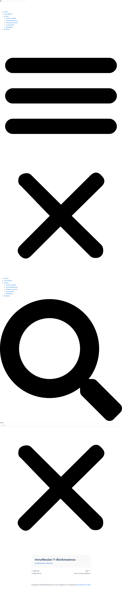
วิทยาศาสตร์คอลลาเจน (12, 21)
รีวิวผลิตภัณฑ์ (9, 27)
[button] (61, 154)
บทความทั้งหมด (8, 14)
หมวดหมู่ (6, 16)
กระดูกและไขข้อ (10, 25)
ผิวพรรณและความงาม (12, 23)
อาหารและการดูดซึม (11, 18)
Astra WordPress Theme (83, 585)
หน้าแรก (6, 12)
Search (2, 423)
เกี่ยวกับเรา (7, 29)
